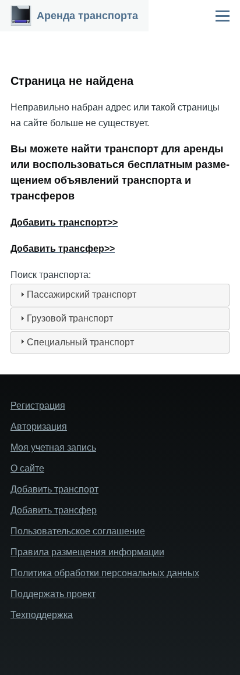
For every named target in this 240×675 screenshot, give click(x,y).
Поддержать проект (53, 594)
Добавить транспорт (54, 489)
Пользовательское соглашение (77, 531)
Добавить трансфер (53, 510)
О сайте (27, 468)
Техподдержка (41, 615)
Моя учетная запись (53, 447)
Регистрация (37, 405)
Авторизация (38, 426)
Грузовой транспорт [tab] (70, 318)
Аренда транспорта (87, 16)
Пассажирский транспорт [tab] (81, 294)
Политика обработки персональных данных (104, 573)
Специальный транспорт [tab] (80, 342)
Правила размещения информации (87, 552)
